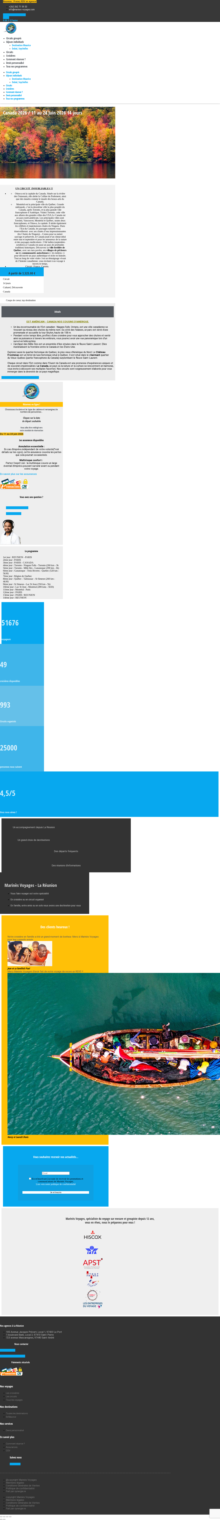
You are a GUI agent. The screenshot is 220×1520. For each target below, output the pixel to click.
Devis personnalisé (15, 63)
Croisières (10, 55)
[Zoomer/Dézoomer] (1, 1516)
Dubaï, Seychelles (20, 48)
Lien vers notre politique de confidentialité (56, 1184)
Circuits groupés (13, 38)
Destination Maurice (21, 45)
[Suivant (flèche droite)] (4, 1519)
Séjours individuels (15, 42)
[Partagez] (7, 1516)
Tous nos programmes (17, 66)
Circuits (9, 52)
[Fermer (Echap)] (10, 1516)
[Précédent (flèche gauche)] (1, 1519)
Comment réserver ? (15, 59)
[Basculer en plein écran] (4, 1516)
